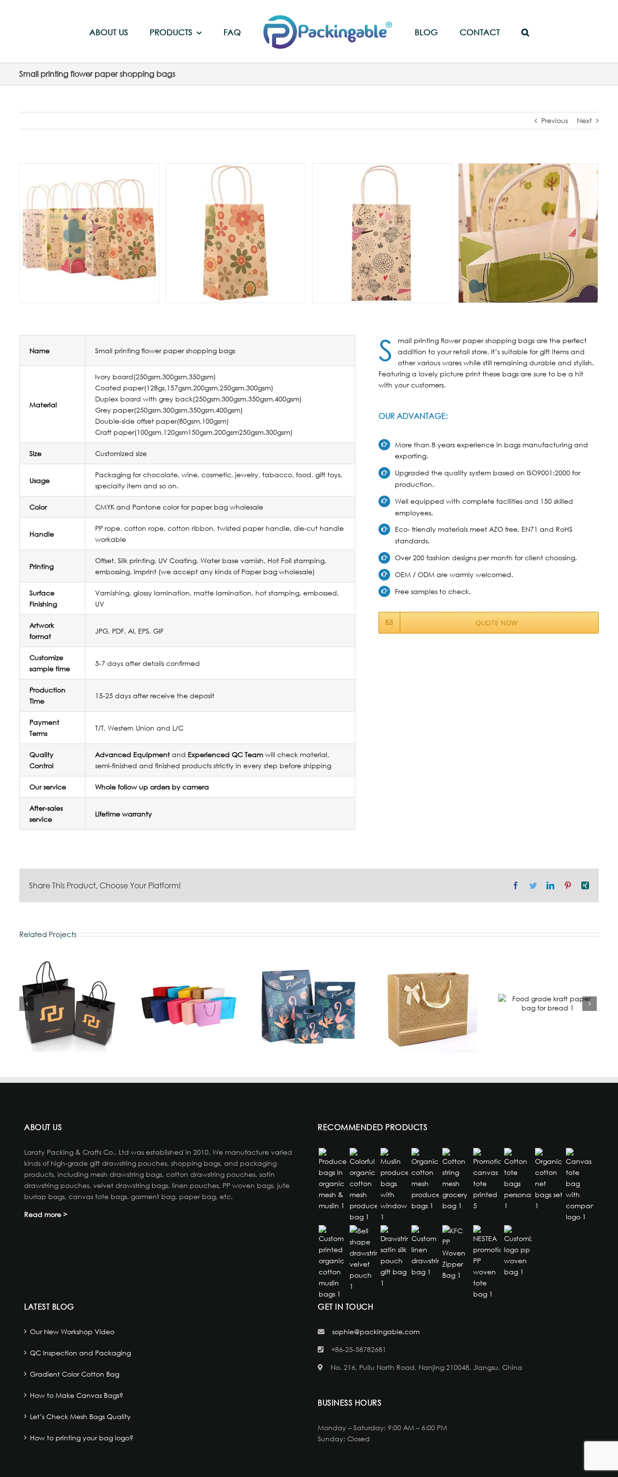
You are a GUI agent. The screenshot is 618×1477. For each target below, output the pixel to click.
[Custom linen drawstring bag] (424, 1251)
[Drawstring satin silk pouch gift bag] (393, 1257)
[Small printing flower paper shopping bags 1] (89, 231)
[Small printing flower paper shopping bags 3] (381, 231)
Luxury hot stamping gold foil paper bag (68, 1003)
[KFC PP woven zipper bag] (455, 1253)
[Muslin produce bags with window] (393, 1185)
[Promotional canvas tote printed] (486, 1179)
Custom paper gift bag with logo (308, 1003)
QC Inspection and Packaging (80, 1352)
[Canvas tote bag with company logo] (579, 1185)
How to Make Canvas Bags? (76, 1395)
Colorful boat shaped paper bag (188, 1003)
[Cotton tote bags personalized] (517, 1179)
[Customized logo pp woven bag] (517, 1251)
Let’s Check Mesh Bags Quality (80, 1416)
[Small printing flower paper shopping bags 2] (235, 231)
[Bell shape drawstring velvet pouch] (363, 1258)
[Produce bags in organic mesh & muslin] (332, 1179)
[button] (490, 31)
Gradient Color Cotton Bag (74, 1374)
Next (584, 120)
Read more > (45, 1214)
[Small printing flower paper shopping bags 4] (528, 231)
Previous (554, 120)
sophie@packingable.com (376, 1331)
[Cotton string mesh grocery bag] (455, 1179)
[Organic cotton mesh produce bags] (424, 1179)
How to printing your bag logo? (81, 1437)
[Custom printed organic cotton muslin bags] (332, 1262)
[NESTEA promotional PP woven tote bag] (486, 1262)
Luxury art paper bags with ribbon (427, 1003)
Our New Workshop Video (72, 1331)
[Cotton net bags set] (548, 1179)
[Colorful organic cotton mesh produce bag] (363, 1185)
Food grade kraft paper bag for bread (547, 1003)
